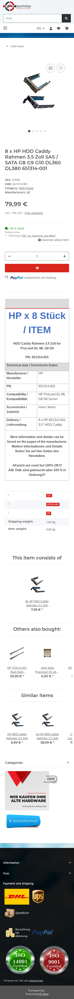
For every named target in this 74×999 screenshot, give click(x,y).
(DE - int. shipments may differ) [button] (39, 235)
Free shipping (34, 213)
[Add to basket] (8, 57)
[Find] (66, 18)
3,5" (49, 495)
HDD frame (26, 188)
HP (48, 513)
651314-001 (53, 504)
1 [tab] (29, 131)
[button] (51, 28)
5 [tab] (45, 131)
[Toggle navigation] (5, 26)
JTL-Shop (44, 994)
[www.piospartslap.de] (17, 6)
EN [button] (39, 28)
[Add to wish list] (60, 68)
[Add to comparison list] (50, 68)
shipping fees (36, 980)
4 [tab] (41, 131)
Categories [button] (14, 763)
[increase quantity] (64, 256)
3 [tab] (37, 131)
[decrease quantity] (9, 256)
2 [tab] (33, 131)
